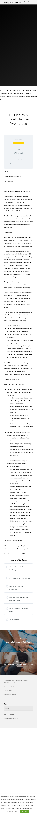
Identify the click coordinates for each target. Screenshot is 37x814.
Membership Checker (10, 694)
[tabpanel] (18, 362)
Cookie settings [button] (12, 811)
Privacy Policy (8, 691)
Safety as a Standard (12, 2)
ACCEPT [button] (24, 811)
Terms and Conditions (10, 687)
